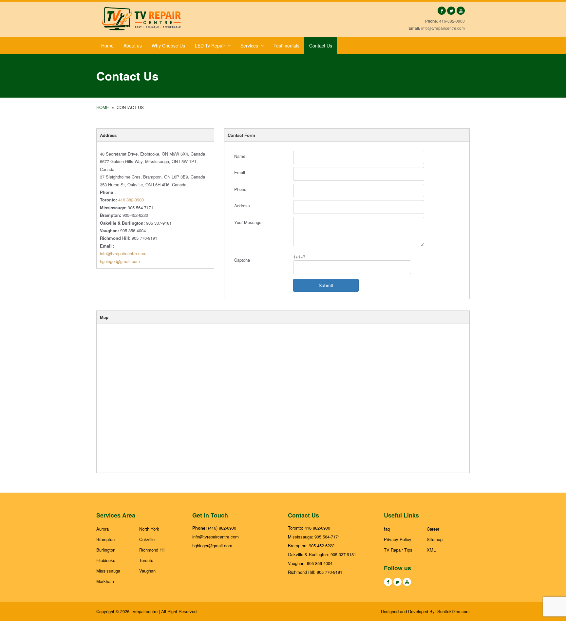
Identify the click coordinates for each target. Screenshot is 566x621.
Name (239, 156)
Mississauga (108, 571)
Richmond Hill (152, 550)
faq (387, 529)
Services (249, 45)
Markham (105, 581)
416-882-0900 (452, 21)
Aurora (102, 529)
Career (433, 529)
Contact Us (320, 45)
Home (107, 45)
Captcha (242, 260)
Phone (240, 189)
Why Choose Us (168, 45)
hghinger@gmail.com (120, 261)
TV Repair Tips (398, 550)
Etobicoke (105, 560)
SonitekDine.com (453, 611)
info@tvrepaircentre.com (443, 28)
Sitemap (435, 539)
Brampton (105, 539)
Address (242, 205)
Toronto (146, 560)
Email (239, 172)
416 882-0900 (131, 200)
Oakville (147, 539)
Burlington (105, 550)
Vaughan (147, 571)
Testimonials (286, 45)
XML (431, 550)
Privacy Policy (397, 539)
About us (132, 45)
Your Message (247, 222)
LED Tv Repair (210, 45)
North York (149, 529)
